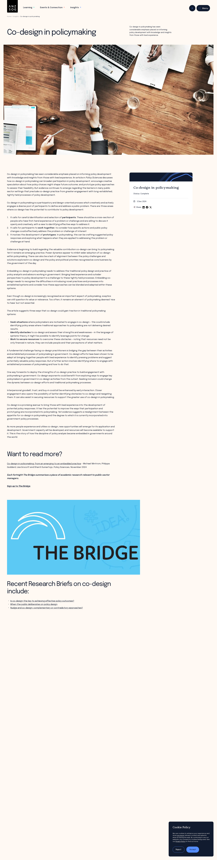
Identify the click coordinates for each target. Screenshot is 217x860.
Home (9, 16)
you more (180, 835)
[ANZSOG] (12, 6)
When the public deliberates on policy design (33, 604)
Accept (192, 849)
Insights (16, 16)
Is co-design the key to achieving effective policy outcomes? (42, 601)
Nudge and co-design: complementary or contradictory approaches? (46, 608)
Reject (178, 849)
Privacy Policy (180, 841)
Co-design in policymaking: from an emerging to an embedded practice (44, 464)
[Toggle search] (192, 8)
